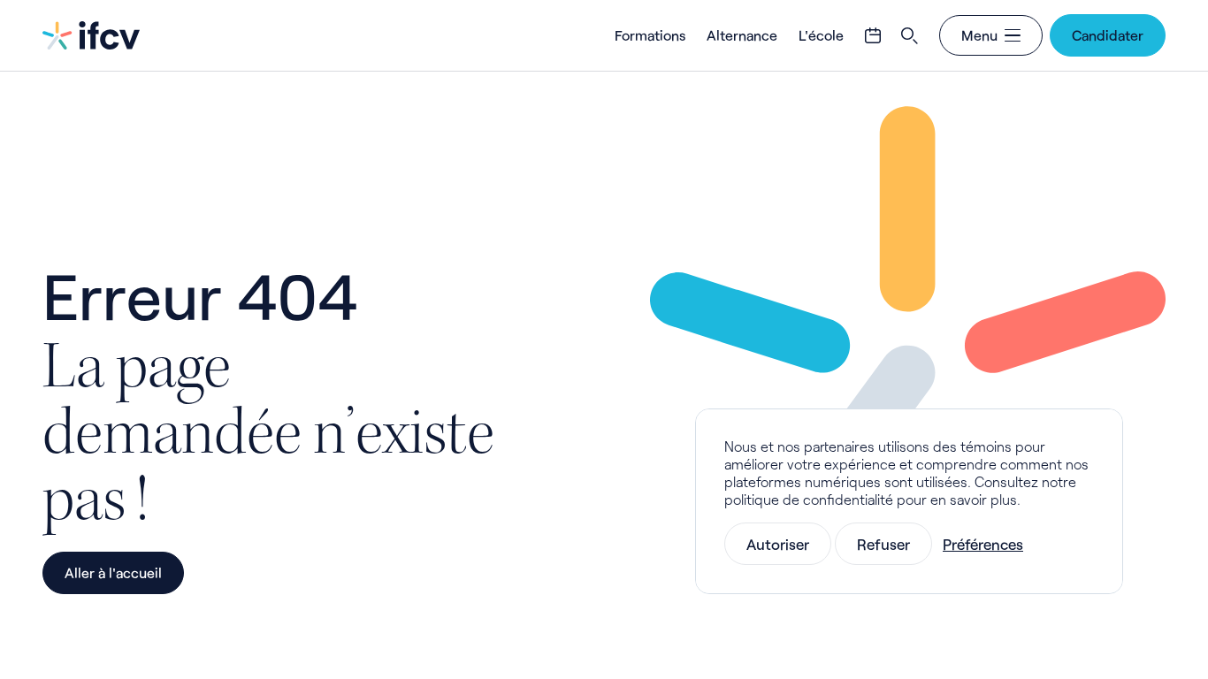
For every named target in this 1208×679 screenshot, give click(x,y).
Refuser (883, 544)
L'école (821, 35)
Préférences (983, 544)
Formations (650, 35)
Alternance (742, 35)
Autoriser (777, 544)
